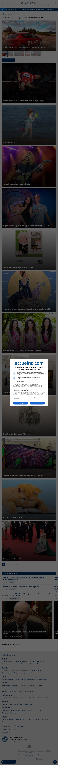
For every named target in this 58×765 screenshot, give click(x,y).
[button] (29, 382)
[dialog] (29, 382)
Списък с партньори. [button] (24, 390)
